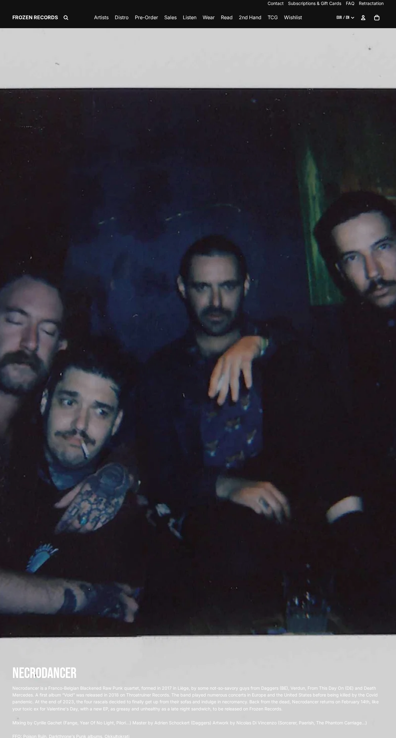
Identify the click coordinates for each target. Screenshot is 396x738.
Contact (276, 3)
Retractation (371, 3)
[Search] (66, 17)
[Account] (363, 17)
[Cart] (377, 17)
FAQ (350, 3)
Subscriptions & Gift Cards (314, 3)
